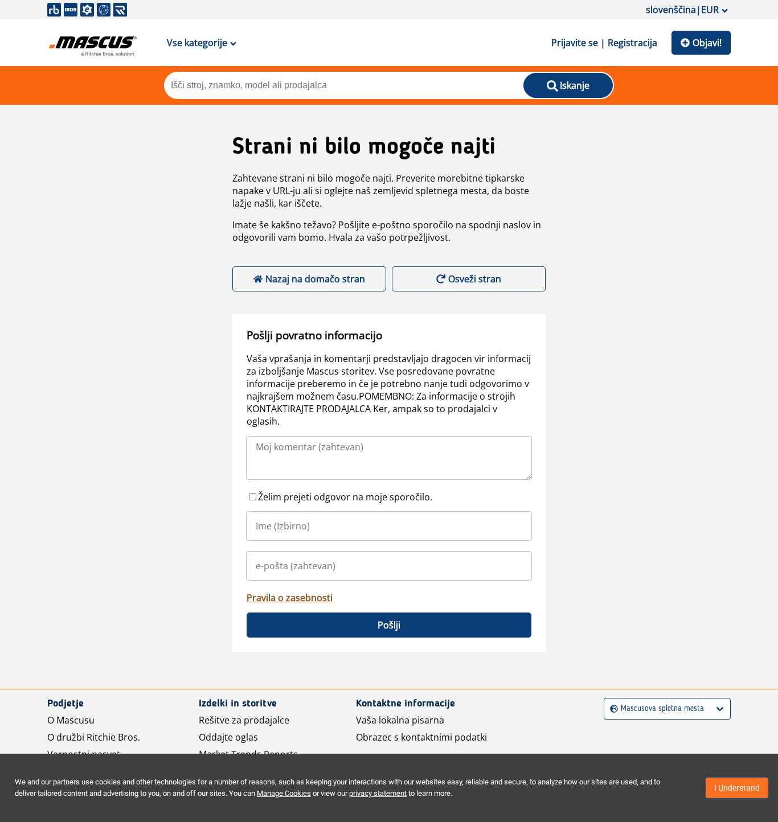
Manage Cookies (284, 793)
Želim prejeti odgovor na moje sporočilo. (345, 497)
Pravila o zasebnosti (290, 597)
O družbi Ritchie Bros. (93, 737)
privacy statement (378, 793)
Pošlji (389, 625)
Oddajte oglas (228, 737)
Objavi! (707, 42)
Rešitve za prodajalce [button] (244, 720)
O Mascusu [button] (71, 720)
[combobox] (611, 709)
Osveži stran (474, 279)
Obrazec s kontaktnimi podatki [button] (421, 737)
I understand (737, 787)
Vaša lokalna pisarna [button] (400, 720)
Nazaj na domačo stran (315, 279)
